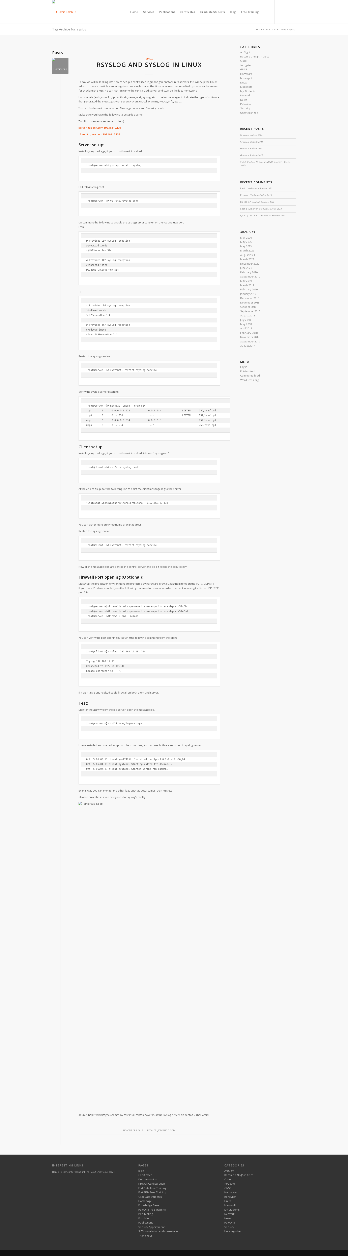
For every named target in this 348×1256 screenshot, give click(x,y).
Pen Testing (145, 1214)
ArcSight (245, 52)
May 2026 (246, 237)
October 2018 (248, 307)
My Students (248, 91)
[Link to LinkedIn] (287, 12)
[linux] (60, 66)
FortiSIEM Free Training (152, 1192)
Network (245, 95)
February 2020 (249, 272)
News (243, 100)
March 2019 (247, 285)
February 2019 (249, 289)
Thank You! (145, 1235)
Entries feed (247, 371)
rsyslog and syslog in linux (149, 65)
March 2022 (247, 250)
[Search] (265, 12)
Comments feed (250, 375)
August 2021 (247, 255)
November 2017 (249, 337)
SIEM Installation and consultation (158, 1231)
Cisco (243, 61)
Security (245, 108)
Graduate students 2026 (251, 134)
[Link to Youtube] (293, 12)
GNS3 (243, 69)
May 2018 (246, 324)
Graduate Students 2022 (251, 155)
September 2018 (250, 311)
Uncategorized (249, 113)
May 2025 (246, 242)
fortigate (245, 65)
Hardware (246, 74)
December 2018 (249, 298)
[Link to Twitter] (281, 12)
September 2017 (250, 341)
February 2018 (249, 333)
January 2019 (248, 294)
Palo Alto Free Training (152, 1209)
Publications (145, 1222)
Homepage (145, 1201)
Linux (149, 58)
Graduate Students (150, 1197)
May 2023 (246, 246)
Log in (243, 367)
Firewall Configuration (151, 1183)
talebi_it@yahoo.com (162, 1130)
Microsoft (246, 87)
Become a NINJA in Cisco (254, 56)
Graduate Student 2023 (251, 148)
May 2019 (246, 281)
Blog (141, 1171)
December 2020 (249, 263)
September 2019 (250, 276)
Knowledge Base (148, 1205)
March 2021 (247, 259)
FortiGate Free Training (152, 1188)
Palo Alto (245, 104)
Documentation (147, 1179)
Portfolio (143, 1218)
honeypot (246, 78)
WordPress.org (249, 380)
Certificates (145, 1175)
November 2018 (249, 302)
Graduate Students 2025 (251, 141)
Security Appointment (151, 1227)
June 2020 (246, 268)
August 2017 (247, 345)
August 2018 (247, 315)
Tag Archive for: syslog (69, 29)
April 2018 (246, 328)
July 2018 (245, 320)
